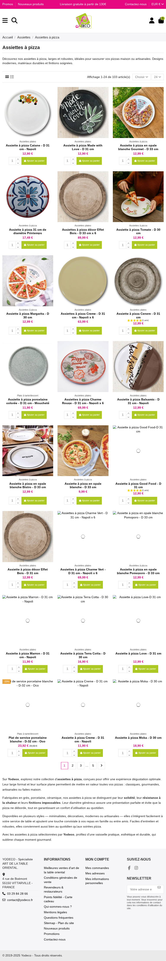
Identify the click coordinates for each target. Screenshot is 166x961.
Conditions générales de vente (60, 880)
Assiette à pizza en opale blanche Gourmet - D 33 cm (138, 147)
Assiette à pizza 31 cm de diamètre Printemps (27, 231)
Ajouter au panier (36, 160)
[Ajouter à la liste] (49, 93)
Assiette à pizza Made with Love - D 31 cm (82, 147)
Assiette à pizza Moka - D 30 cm (138, 737)
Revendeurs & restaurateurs (53, 889)
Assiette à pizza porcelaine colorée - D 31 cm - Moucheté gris (27, 403)
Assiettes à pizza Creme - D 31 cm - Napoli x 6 (83, 315)
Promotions (51, 934)
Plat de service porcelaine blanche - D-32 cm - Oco (28, 739)
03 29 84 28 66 (17, 893)
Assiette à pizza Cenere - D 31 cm (138, 315)
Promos (8, 4)
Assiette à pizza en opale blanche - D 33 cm (83, 485)
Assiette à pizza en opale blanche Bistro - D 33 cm (27, 485)
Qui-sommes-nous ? (58, 906)
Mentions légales (55, 912)
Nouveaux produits (31, 4)
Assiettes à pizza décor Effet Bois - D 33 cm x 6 (83, 231)
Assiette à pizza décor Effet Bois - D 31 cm (28, 571)
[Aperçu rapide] (49, 101)
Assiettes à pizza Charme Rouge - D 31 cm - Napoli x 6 (83, 401)
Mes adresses (95, 873)
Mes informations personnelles (97, 881)
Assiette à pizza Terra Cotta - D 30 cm (82, 655)
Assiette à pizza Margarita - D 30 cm (27, 315)
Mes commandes (97, 868)
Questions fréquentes (58, 917)
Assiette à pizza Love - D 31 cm (138, 653)
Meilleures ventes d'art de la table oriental (61, 870)
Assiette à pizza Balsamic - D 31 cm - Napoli (138, 401)
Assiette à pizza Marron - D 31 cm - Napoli (27, 655)
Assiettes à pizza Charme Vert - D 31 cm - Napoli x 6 (83, 571)
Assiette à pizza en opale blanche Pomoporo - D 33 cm (138, 571)
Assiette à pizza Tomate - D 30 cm (138, 231)
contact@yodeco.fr (20, 900)
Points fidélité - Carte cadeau (58, 899)
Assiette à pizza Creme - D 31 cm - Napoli (83, 739)
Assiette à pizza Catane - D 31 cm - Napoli (27, 147)
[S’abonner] (159, 887)
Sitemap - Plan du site (59, 923)
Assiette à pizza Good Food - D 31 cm (138, 485)
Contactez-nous (136, 4)
